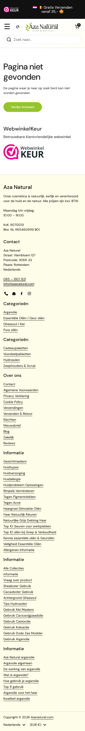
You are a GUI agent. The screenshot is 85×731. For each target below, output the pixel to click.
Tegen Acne (12, 503)
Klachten (9, 419)
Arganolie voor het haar (20, 693)
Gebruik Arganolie (16, 639)
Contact (9, 384)
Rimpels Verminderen (18, 491)
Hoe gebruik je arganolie (21, 681)
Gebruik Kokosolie (16, 627)
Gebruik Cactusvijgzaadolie (23, 615)
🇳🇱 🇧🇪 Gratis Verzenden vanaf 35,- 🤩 (52, 9)
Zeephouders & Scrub (19, 366)
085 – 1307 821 (14, 279)
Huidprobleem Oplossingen (23, 485)
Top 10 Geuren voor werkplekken (27, 526)
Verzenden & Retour (17, 414)
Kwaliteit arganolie (16, 698)
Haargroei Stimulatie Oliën (22, 508)
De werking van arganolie (21, 669)
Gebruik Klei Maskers (18, 610)
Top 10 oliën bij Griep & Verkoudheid (29, 532)
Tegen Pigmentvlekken (19, 497)
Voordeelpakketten (17, 354)
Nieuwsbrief (12, 425)
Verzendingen (13, 408)
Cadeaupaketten (15, 348)
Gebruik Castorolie (17, 621)
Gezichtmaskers (15, 461)
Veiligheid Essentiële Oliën (22, 544)
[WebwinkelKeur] (23, 158)
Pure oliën (10, 330)
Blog (6, 431)
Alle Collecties (13, 568)
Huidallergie (12, 479)
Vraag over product (17, 580)
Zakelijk (8, 437)
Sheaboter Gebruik (17, 586)
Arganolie (10, 312)
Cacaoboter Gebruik (18, 592)
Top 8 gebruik (13, 687)
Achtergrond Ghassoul (19, 598)
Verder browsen (22, 107)
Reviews (9, 443)
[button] (77, 26)
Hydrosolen (11, 360)
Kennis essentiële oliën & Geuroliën (28, 538)
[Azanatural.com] (41, 26)
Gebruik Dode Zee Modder (23, 633)
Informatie (10, 574)
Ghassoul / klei (14, 324)
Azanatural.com (42, 717)
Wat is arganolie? (15, 675)
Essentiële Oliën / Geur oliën (23, 318)
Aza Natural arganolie (18, 657)
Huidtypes (11, 467)
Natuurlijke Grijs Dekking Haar (24, 520)
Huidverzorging (14, 473)
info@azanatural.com (18, 284)
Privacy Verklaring (16, 396)
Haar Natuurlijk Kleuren (20, 514)
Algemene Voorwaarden (20, 390)
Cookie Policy (13, 402)
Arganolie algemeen (17, 663)
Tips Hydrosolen (15, 604)
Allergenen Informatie (18, 550)
